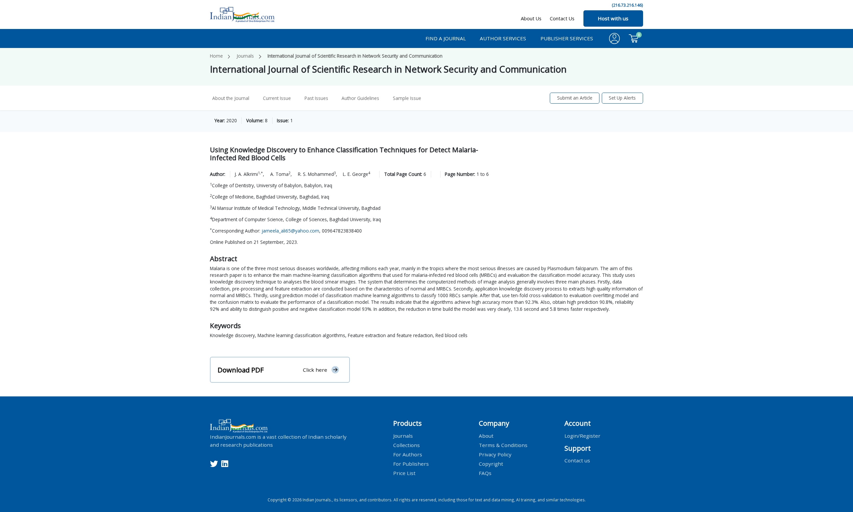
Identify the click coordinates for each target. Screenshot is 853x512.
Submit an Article (574, 98)
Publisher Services (566, 38)
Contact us (577, 460)
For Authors (407, 454)
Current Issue (277, 98)
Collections (406, 444)
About (486, 435)
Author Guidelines (360, 98)
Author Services (503, 38)
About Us (531, 18)
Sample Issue (407, 98)
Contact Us (562, 18)
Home (216, 56)
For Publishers (411, 463)
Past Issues (316, 98)
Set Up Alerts (622, 98)
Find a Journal (446, 38)
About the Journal (230, 98)
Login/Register (582, 435)
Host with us (613, 18)
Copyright (491, 463)
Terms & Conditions (503, 444)
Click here (315, 369)
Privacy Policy (495, 454)
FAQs (485, 472)
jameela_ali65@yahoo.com (290, 231)
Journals (245, 56)
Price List (404, 472)
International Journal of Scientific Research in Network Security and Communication (355, 56)
